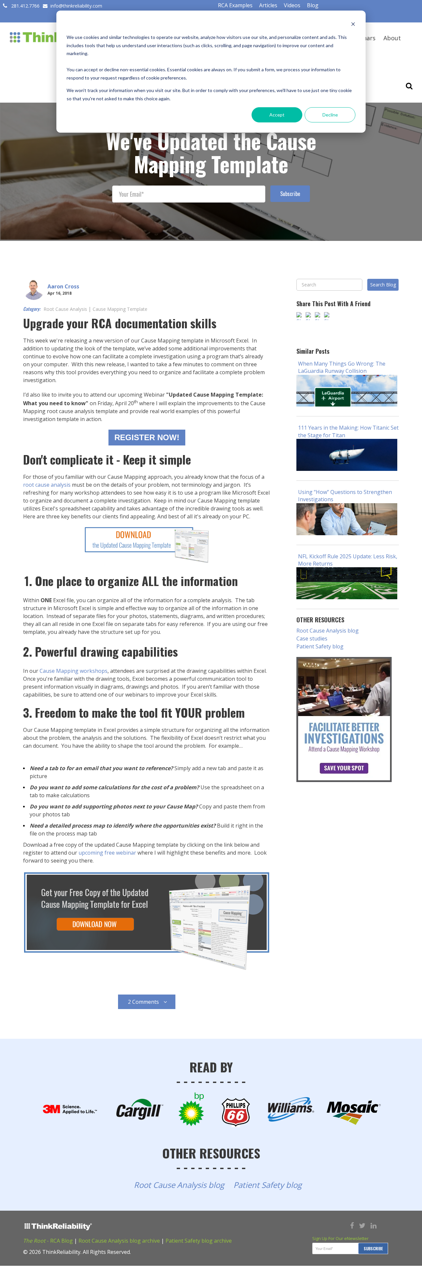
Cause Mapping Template (120, 309)
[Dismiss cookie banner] (353, 25)
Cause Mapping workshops (73, 670)
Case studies (311, 638)
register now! (146, 437)
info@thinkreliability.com (75, 6)
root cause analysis (47, 484)
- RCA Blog (48, 1240)
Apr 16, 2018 (59, 293)
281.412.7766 (25, 6)
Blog (312, 5)
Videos (292, 5)
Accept (277, 114)
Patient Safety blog (320, 646)
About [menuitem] (392, 38)
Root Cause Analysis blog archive (119, 1240)
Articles (268, 5)
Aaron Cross (63, 286)
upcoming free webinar (107, 852)
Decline (330, 114)
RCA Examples (235, 5)
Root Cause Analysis (65, 309)
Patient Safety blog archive (199, 1240)
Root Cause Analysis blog (327, 630)
